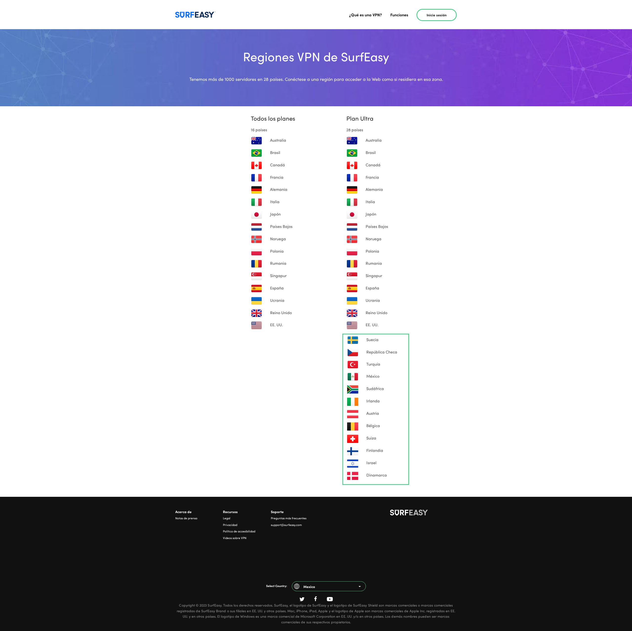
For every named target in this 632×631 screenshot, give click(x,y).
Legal (226, 518)
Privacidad (230, 525)
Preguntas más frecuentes (288, 518)
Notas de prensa (186, 518)
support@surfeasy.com (286, 525)
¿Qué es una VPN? (365, 14)
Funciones (399, 14)
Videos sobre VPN (234, 538)
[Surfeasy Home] (423, 514)
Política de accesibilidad (239, 531)
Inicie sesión (437, 14)
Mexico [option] (309, 586)
